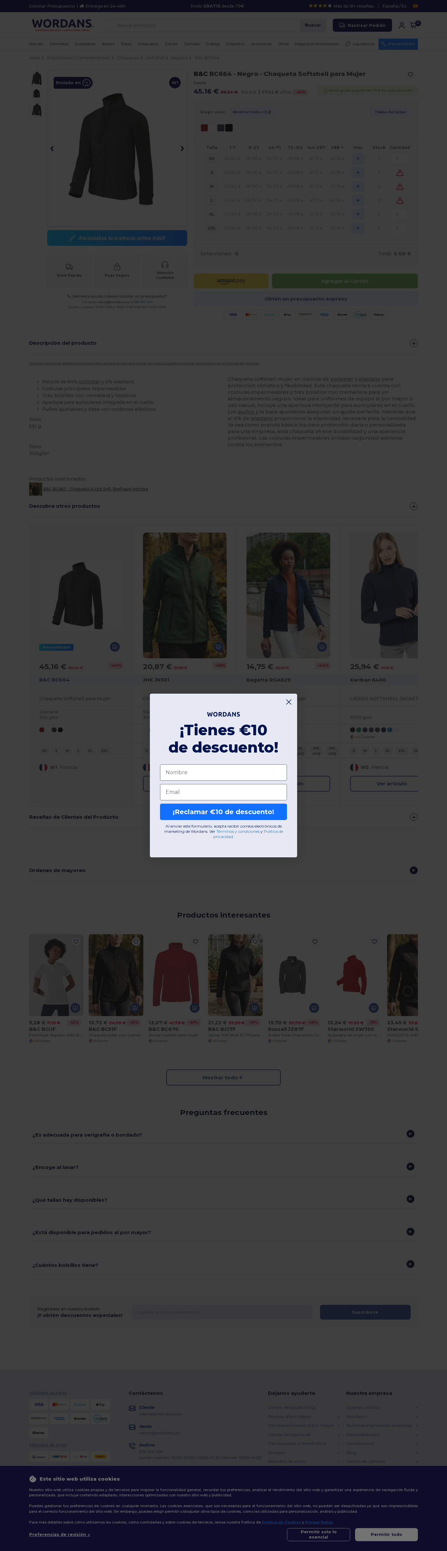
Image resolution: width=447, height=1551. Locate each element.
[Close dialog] (289, 702)
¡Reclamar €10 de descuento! (223, 812)
